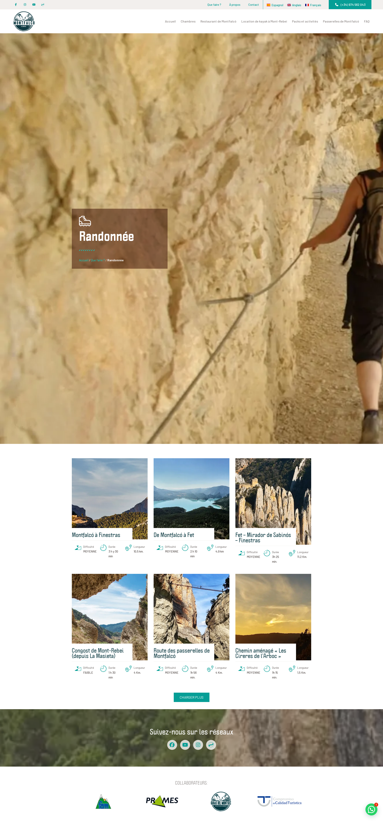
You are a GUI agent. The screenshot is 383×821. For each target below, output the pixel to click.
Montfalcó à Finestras (96, 534)
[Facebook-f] (16, 4)
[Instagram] (24, 4)
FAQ (366, 21)
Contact (253, 4)
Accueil (170, 21)
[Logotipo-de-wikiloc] (42, 4)
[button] (350, 4)
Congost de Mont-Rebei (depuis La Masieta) (98, 652)
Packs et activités (305, 21)
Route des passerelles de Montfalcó (182, 652)
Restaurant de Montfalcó (218, 21)
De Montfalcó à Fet (174, 534)
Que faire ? (214, 4)
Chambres (188, 21)
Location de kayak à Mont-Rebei (264, 21)
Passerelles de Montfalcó (341, 21)
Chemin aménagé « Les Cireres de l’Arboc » (260, 652)
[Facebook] (172, 745)
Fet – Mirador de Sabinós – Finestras (263, 537)
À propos (234, 4)
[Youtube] (33, 4)
